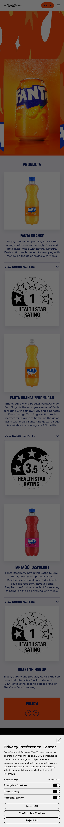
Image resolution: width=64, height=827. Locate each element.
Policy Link (10, 773)
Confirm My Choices (32, 813)
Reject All (32, 820)
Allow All (32, 806)
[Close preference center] (58, 740)
